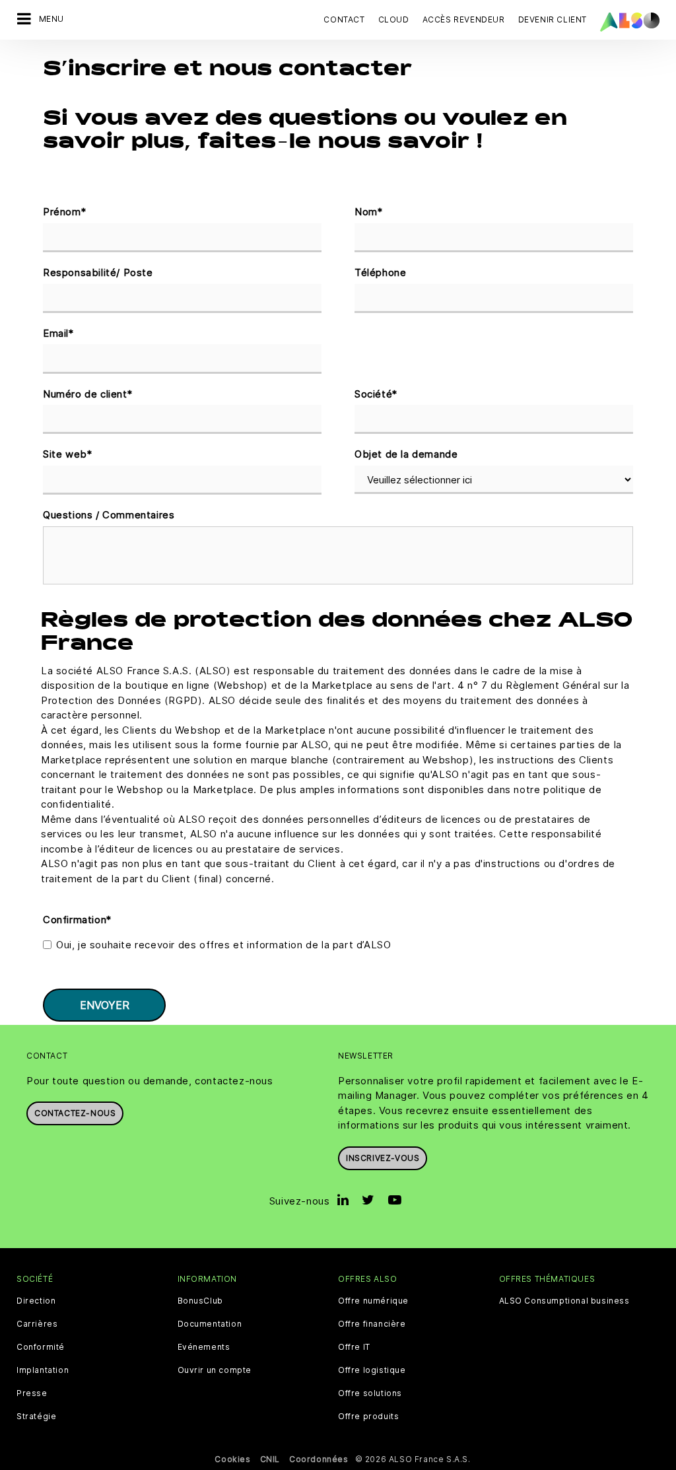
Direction (36, 1301)
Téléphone (380, 272)
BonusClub (200, 1301)
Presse (32, 1393)
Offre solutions (370, 1393)
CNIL (270, 1459)
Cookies (232, 1459)
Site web (67, 454)
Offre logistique (372, 1370)
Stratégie (36, 1416)
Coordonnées (319, 1459)
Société (376, 394)
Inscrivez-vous (382, 1158)
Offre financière (372, 1324)
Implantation (43, 1370)
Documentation (210, 1324)
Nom (368, 211)
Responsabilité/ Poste (98, 272)
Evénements (204, 1347)
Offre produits (368, 1416)
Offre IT (354, 1347)
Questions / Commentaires (108, 514)
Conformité (41, 1347)
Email (58, 333)
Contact (343, 19)
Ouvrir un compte (215, 1370)
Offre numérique (373, 1301)
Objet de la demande (406, 454)
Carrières (37, 1324)
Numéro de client (87, 394)
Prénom (64, 211)
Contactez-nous (75, 1113)
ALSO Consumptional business (564, 1301)
